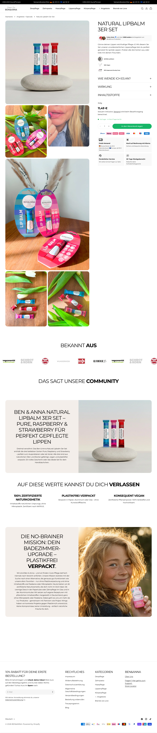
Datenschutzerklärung (14, 700)
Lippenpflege (101, 689)
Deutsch (9, 719)
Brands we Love (102, 701)
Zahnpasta (99, 680)
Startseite (9, 17)
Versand (117, 112)
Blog (67, 708)
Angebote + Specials (24, 17)
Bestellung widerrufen (74, 699)
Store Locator (130, 686)
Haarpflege (100, 685)
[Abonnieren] (52, 692)
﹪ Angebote (100, 697)
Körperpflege (100, 693)
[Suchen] (142, 8)
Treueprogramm (72, 703)
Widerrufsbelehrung (74, 680)
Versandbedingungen (74, 695)
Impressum (70, 676)
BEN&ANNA (17, 724)
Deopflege (99, 676)
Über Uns (129, 676)
